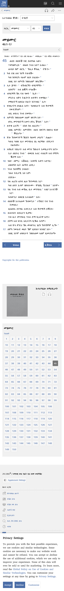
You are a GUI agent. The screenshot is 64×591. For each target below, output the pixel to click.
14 (4, 201)
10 (4, 161)
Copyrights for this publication (15, 260)
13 (4, 189)
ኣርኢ (6, 28)
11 (4, 169)
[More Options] (59, 10)
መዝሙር (7, 10)
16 (4, 221)
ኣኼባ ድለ (8, 499)
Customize (33, 585)
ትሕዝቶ (6, 334)
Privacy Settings (47, 576)
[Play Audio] (46, 10)
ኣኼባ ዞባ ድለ (10, 505)
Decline (20, 585)
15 (4, 213)
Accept (7, 585)
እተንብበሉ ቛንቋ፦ (10, 18)
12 (4, 181)
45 (5, 60)
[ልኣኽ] (53, 10)
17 (4, 229)
